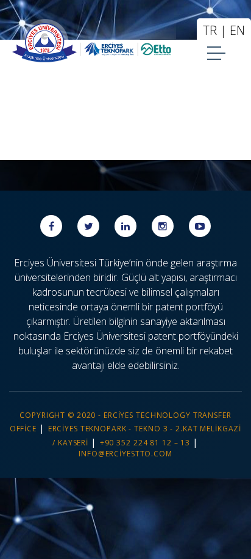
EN (237, 30)
